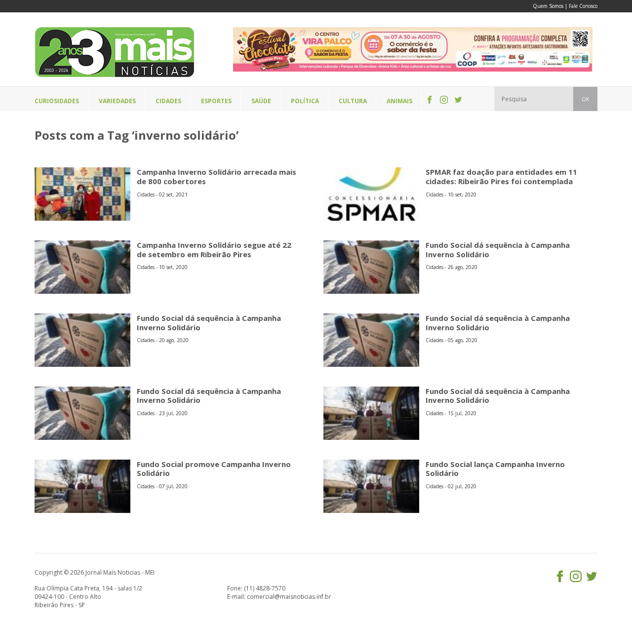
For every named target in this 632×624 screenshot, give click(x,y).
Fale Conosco (583, 5)
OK (585, 99)
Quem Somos (548, 5)
